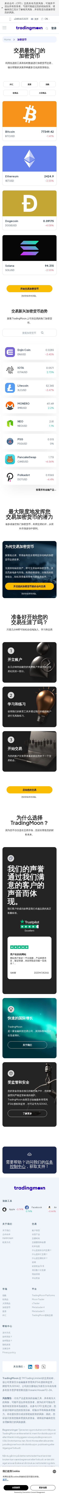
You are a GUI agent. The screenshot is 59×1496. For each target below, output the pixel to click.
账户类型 (36, 1230)
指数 (47, 84)
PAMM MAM (7, 1238)
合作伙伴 (6, 1234)
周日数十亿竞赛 (39, 1270)
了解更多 (27, 1113)
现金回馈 (36, 1274)
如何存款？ (7, 1336)
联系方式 (6, 1242)
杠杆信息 (36, 1246)
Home (7, 39)
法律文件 (6, 1348)
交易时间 (36, 1238)
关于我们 (27, 1044)
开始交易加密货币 (29, 288)
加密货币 (6, 1307)
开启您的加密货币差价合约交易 (29, 586)
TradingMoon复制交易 (42, 1315)
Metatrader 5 (38, 1311)
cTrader (35, 1303)
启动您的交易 (29, 789)
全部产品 (36, 1234)
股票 (29, 84)
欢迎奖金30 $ (38, 1266)
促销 (34, 1262)
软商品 (15, 93)
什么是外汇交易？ (40, 1254)
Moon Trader (38, 1299)
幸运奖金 (36, 1278)
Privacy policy (9, 1352)
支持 (36, 19)
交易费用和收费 (39, 1242)
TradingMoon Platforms (43, 1295)
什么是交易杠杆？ (40, 1258)
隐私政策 (6, 1344)
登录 (54, 28)
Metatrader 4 (38, 1307)
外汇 (11, 84)
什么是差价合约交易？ (42, 1250)
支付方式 (6, 1332)
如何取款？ (7, 1340)
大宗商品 (42, 93)
